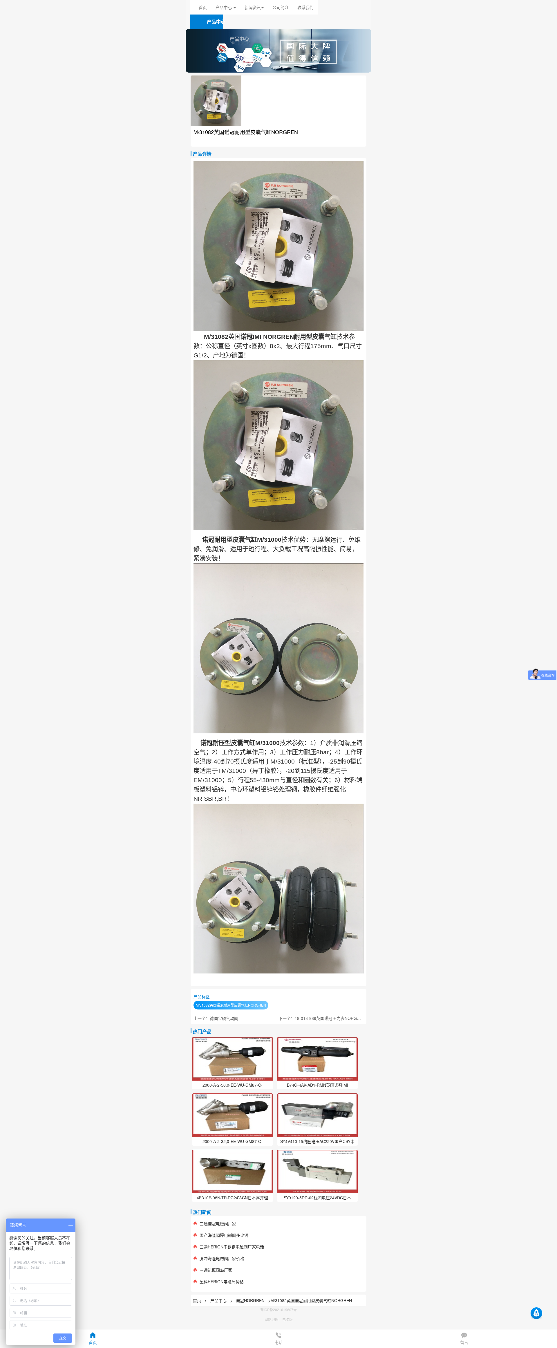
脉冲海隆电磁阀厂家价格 (222, 1258)
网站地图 (271, 1319)
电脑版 (287, 1319)
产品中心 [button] (224, 7)
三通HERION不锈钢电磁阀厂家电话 (232, 1247)
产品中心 (219, 1300)
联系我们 (305, 7)
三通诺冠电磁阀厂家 (218, 1223)
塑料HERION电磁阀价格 (222, 1281)
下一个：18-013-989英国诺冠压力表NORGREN (321, 1018)
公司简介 (280, 7)
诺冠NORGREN (250, 1300)
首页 (203, 7)
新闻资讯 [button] (253, 7)
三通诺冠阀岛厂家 (216, 1270)
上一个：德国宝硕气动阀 (215, 1018)
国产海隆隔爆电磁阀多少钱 (224, 1235)
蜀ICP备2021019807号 (278, 1309)
